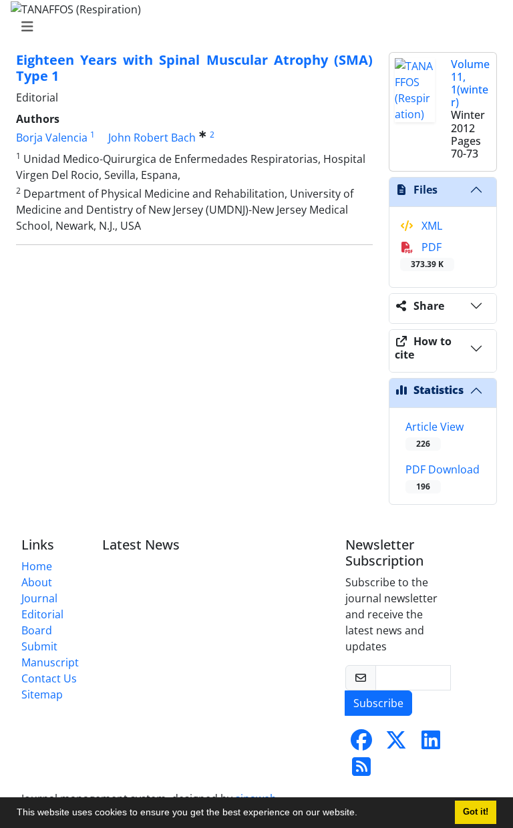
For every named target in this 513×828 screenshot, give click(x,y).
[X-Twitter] (396, 744)
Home (36, 566)
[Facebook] (361, 744)
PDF (427, 255)
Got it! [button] (475, 812)
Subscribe (378, 703)
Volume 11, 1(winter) (470, 83)
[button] (362, 814)
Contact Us (49, 678)
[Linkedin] (431, 744)
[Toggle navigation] (252, 26)
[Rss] (361, 770)
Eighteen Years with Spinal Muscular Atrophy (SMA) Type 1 (194, 68)
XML (430, 225)
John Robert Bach (152, 137)
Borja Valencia (52, 137)
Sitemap (42, 694)
